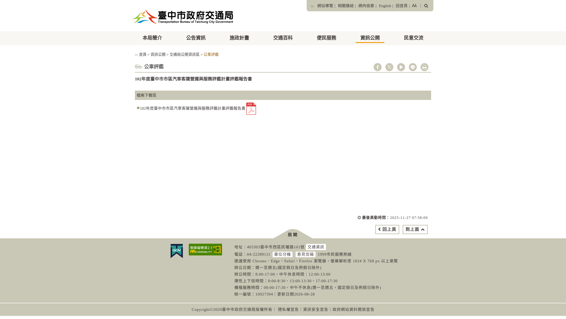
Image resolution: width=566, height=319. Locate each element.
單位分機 (282, 254)
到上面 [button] (412, 229)
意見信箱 (305, 254)
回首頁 (402, 6)
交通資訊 (316, 247)
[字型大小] (414, 5)
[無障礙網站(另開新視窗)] (205, 249)
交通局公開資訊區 (185, 55)
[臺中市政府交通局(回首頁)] (183, 17)
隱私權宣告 (288, 309)
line (413, 67)
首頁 (143, 55)
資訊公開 (370, 38)
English (385, 6)
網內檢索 (366, 6)
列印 (424, 67)
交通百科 (283, 38)
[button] (293, 234)
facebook (378, 67)
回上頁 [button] (389, 229)
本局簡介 (152, 38)
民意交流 (413, 38)
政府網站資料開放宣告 (354, 309)
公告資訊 (196, 38)
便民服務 (326, 38)
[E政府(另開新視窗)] (176, 251)
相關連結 (346, 6)
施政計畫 (239, 38)
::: (312, 6)
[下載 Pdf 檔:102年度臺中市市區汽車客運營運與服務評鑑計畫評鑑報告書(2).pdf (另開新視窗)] (251, 109)
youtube (401, 67)
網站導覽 (325, 6)
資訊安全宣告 (315, 309)
